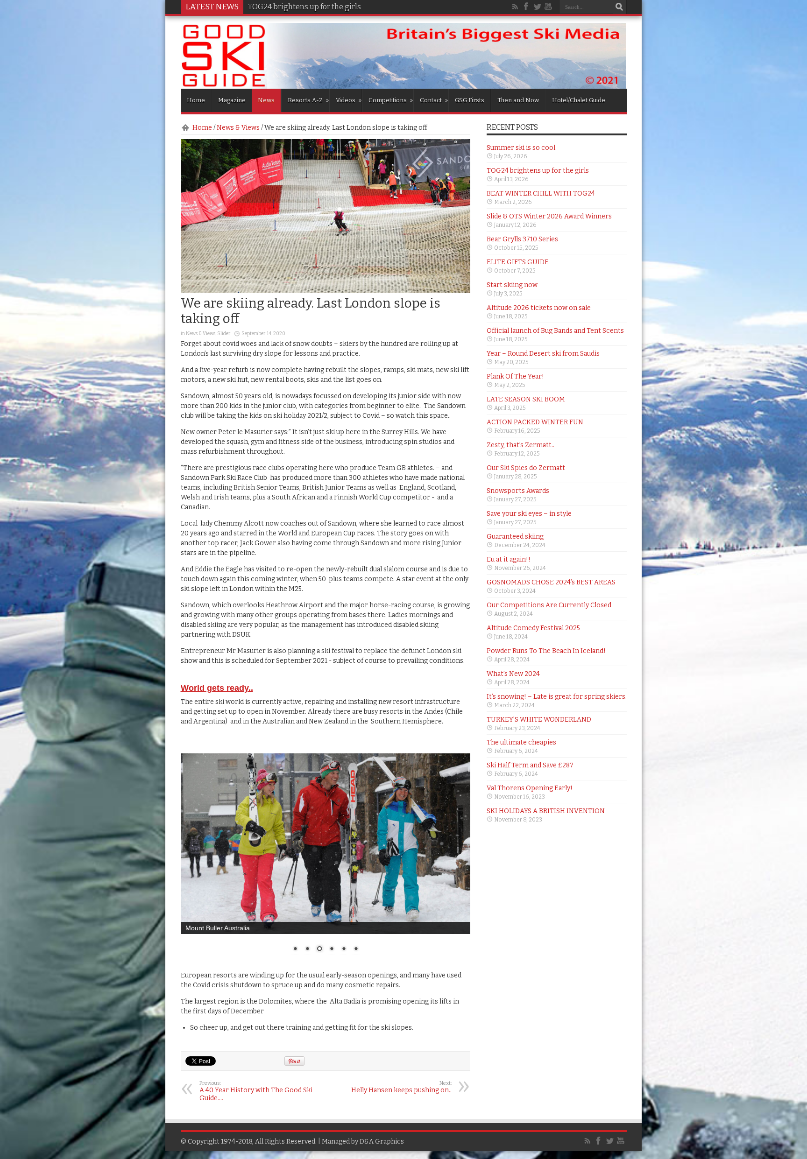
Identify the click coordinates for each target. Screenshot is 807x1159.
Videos (348, 100)
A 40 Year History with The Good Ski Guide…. (255, 1091)
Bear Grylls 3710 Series (522, 239)
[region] (325, 858)
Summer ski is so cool (521, 148)
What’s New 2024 (513, 674)
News (266, 100)
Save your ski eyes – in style (529, 514)
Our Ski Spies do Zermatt (526, 468)
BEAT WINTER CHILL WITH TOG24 (306, 6)
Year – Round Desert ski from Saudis (543, 354)
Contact (434, 100)
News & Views (238, 128)
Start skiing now (512, 285)
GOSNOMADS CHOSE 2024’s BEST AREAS (551, 582)
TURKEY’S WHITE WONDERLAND (539, 719)
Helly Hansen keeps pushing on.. (401, 1087)
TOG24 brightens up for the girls (538, 171)
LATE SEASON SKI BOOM (526, 399)
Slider (224, 334)
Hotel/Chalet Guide (578, 100)
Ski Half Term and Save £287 (530, 765)
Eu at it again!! (509, 559)
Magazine (232, 100)
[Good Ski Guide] (404, 85)
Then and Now (518, 100)
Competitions (390, 100)
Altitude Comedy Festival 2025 (533, 628)
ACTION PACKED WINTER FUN (535, 422)
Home (196, 100)
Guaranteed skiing (515, 537)
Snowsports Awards (518, 491)
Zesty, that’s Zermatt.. (520, 445)
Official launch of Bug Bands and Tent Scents (555, 331)
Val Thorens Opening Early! (530, 788)
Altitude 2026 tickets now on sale (539, 308)
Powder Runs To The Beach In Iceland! (546, 651)
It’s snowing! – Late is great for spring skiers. (557, 697)
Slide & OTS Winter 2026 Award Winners (549, 216)
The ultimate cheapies (521, 742)
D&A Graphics (382, 1141)
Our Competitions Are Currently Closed (549, 605)
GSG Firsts (469, 100)
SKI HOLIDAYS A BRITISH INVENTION (546, 811)
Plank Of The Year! (515, 376)
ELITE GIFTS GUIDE (518, 262)
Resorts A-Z (308, 100)
